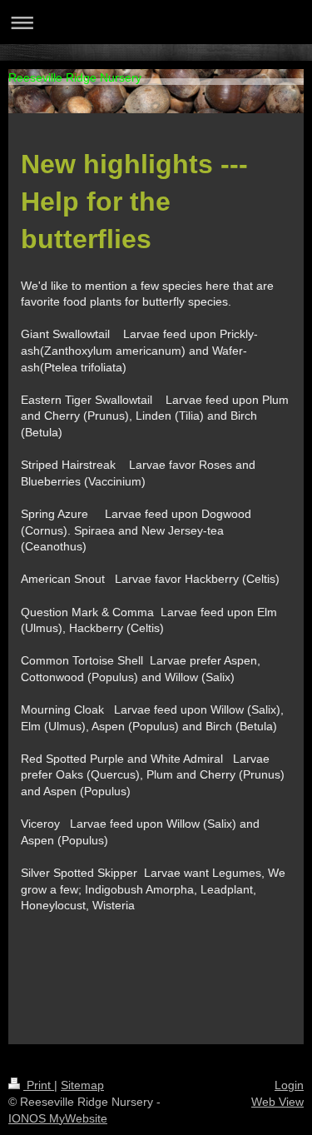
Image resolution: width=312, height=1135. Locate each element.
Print (38, 1085)
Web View (277, 1101)
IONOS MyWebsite (57, 1118)
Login (289, 1085)
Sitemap (82, 1085)
